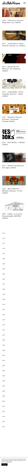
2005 (3, 375)
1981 (3, 263)
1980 (3, 258)
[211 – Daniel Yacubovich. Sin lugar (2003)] (14, 157)
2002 (3, 360)
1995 (3, 324)
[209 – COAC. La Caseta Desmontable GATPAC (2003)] (14, 206)
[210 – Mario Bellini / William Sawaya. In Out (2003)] (14, 180)
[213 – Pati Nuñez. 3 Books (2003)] (14, 134)
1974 (3, 238)
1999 (3, 345)
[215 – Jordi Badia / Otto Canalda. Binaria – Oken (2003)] (14, 84)
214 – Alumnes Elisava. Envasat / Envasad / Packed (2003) (12, 119)
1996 (3, 330)
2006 (3, 380)
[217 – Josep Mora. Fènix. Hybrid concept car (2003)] (14, 35)
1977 (3, 253)
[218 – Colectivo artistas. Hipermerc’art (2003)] (14, 12)
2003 (3, 365)
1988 (3, 289)
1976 (3, 248)
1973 (3, 233)
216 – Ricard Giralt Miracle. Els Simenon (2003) (11, 69)
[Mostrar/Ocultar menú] (24, 3)
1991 (3, 304)
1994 (3, 319)
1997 (3, 335)
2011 (3, 406)
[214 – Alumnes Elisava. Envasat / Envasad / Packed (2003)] (14, 109)
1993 (3, 314)
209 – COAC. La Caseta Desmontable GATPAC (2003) (12, 216)
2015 (3, 426)
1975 (3, 243)
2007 (3, 386)
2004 (3, 370)
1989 (3, 294)
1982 (3, 268)
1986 (3, 279)
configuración (8, 461)
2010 (3, 401)
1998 (3, 340)
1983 (3, 274)
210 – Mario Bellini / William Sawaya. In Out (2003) (12, 191)
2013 (3, 416)
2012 (3, 411)
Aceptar (4, 464)
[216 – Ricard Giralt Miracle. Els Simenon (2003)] (14, 58)
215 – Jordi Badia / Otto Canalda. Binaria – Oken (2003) (12, 94)
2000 (3, 350)
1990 (3, 299)
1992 (3, 309)
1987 (3, 284)
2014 (3, 421)
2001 (3, 355)
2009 (3, 396)
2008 (3, 391)
